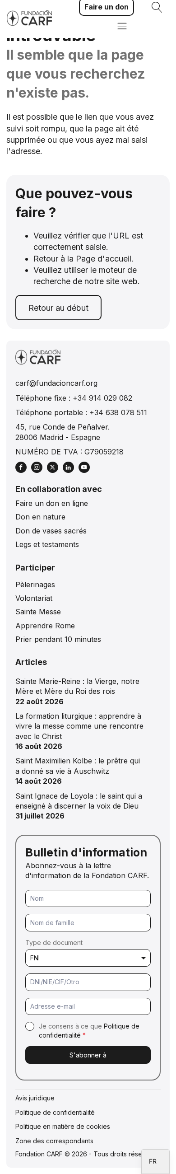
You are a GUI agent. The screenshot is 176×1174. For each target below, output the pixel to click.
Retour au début (58, 308)
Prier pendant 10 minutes (58, 639)
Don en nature (40, 516)
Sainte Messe (38, 611)
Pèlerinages (35, 584)
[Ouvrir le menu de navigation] (122, 27)
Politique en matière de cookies (62, 1126)
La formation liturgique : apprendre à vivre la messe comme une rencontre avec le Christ (79, 726)
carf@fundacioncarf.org (56, 383)
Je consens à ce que (89, 1030)
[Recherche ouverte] (157, 7)
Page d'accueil (103, 258)
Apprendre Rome (45, 625)
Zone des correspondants (54, 1141)
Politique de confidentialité (55, 1112)
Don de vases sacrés (51, 530)
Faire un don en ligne (51, 503)
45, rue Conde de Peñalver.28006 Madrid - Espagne (62, 431)
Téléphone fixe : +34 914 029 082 (73, 397)
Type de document (54, 942)
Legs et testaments (47, 544)
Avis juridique (35, 1098)
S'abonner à (88, 1055)
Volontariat (33, 598)
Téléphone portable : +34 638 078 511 (81, 412)
